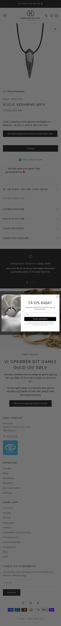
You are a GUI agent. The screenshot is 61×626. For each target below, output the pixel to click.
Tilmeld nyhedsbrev (40, 319)
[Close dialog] (57, 296)
